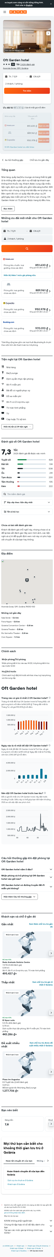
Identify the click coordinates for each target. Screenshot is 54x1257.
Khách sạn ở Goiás (34, 1248)
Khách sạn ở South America (38, 1246)
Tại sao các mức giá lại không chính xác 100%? (23, 1231)
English (29, 5)
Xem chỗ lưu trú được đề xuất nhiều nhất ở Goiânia (41, 1044)
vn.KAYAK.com (8, 1246)
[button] (51, 4)
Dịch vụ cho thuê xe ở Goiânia (20, 1180)
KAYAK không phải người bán (18, 1220)
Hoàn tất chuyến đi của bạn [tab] (19, 1161)
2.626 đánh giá (27, 64)
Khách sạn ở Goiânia (16, 1184)
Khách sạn (20, 1246)
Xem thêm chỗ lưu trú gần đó (41, 925)
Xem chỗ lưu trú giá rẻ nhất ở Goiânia (42, 983)
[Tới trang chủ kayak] (18, 12)
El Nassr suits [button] (8, 1020)
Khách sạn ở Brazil (17, 1248)
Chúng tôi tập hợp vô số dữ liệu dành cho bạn (24, 1226)
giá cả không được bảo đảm (14, 1213)
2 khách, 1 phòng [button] (13, 83)
